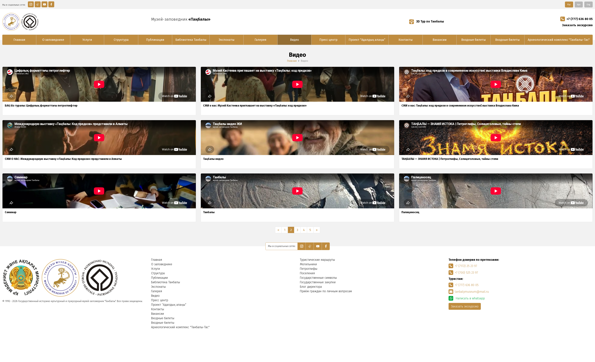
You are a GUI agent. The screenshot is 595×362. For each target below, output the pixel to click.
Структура (121, 40)
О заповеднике (53, 40)
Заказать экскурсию (577, 25)
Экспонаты (226, 40)
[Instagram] (31, 4)
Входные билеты (473, 40)
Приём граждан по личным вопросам (326, 291)
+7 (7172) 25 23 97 (466, 266)
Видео (294, 40)
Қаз (578, 4)
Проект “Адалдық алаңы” (367, 40)
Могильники (308, 264)
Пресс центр (328, 40)
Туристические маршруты (317, 260)
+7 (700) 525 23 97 (466, 272)
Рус (569, 4)
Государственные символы (318, 278)
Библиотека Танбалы (190, 40)
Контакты (406, 40)
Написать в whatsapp (470, 298)
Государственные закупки (318, 282)
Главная (19, 40)
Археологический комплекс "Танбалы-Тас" (559, 40)
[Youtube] (44, 4)
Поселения (307, 273)
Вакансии (440, 40)
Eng (588, 4)
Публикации (155, 40)
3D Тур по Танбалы (429, 21)
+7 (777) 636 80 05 (579, 19)
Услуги (87, 40)
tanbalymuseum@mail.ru (472, 291)
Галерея (260, 40)
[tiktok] (38, 4)
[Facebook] (51, 4)
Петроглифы (308, 269)
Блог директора (311, 287)
